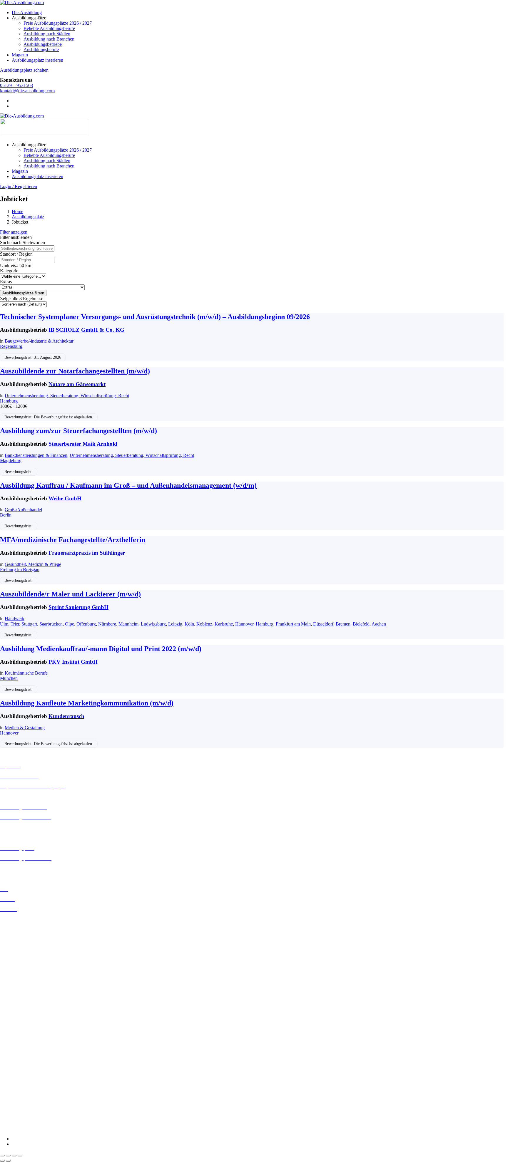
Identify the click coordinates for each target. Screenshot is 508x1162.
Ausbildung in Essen (19, 945)
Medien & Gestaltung (25, 727)
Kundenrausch (66, 716)
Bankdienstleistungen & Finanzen (36, 455)
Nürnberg (107, 623)
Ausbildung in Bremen (21, 924)
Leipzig (175, 623)
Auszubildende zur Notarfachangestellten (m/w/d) (75, 371)
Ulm (4, 623)
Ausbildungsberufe (41, 49)
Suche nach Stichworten (22, 242)
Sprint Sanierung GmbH (78, 607)
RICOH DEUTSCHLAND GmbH (33, 1102)
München (9, 678)
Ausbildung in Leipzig (21, 982)
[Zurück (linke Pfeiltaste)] (2, 1161)
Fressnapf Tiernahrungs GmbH (29, 1081)
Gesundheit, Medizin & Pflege (33, 564)
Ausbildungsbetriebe (43, 44)
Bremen (343, 623)
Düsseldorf (323, 623)
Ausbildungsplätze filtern (23, 293)
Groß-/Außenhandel (23, 509)
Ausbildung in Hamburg (22, 956)
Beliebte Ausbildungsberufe (49, 28)
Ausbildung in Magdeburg (24, 992)
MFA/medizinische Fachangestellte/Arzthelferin (72, 540)
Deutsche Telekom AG (21, 1050)
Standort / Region (16, 253)
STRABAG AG (15, 1113)
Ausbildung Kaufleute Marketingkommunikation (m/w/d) (86, 703)
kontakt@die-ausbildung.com (27, 90)
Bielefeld (361, 623)
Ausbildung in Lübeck (21, 987)
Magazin (20, 54)
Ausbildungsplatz (28, 216)
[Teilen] (14, 1155)
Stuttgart (29, 623)
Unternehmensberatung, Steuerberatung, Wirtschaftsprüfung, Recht (67, 395)
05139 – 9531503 (16, 85)
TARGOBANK (15, 1118)
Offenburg (86, 623)
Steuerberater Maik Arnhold (83, 444)
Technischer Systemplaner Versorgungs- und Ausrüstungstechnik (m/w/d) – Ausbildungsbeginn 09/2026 (155, 317)
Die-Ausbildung (27, 12)
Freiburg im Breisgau (19, 569)
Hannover (244, 623)
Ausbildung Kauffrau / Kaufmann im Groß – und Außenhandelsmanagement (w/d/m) (128, 485)
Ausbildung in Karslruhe (23, 971)
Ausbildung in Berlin (19, 919)
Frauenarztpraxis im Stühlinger (87, 553)
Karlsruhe (224, 623)
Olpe (69, 623)
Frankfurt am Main (293, 623)
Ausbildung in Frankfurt (22, 951)
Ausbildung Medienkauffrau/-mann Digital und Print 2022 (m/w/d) (100, 649)
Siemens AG (12, 1108)
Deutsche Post (13, 1045)
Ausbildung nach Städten (47, 33)
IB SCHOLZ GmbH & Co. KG (86, 330)
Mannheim (128, 623)
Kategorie (9, 270)
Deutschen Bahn (15, 1039)
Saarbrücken (51, 623)
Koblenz (204, 623)
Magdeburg (10, 460)
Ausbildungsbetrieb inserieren (27, 868)
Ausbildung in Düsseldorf (24, 940)
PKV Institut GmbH (73, 662)
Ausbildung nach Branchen (49, 38)
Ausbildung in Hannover (23, 961)
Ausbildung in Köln (18, 977)
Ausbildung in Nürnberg (23, 1008)
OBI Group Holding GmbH (26, 1097)
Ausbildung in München (22, 1003)
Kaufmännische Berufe (26, 672)
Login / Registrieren (18, 186)
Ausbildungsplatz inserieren (37, 60)
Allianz (7, 1024)
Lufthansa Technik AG (21, 1092)
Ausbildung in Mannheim (24, 998)
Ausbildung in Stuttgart (21, 1014)
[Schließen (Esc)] (20, 1155)
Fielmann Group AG (19, 1076)
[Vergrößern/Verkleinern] (2, 1155)
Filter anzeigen (13, 231)
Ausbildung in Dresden (21, 935)
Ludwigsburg (153, 623)
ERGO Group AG (17, 1066)
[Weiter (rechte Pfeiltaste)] (8, 1161)
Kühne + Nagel (14, 1086)
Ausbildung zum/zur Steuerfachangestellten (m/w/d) (78, 431)
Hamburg (9, 400)
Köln (189, 623)
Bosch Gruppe (13, 1029)
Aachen (379, 623)
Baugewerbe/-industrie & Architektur (39, 340)
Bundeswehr (12, 1034)
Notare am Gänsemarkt (77, 384)
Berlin (5, 514)
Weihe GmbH (65, 498)
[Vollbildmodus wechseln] (8, 1155)
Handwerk (14, 618)
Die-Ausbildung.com (34, 1128)
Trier (15, 623)
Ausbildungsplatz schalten (24, 70)
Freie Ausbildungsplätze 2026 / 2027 (58, 23)
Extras (6, 281)
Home (17, 211)
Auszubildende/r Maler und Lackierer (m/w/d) (70, 594)
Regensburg (11, 346)
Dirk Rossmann (14, 1055)
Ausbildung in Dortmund (23, 930)
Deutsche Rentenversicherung (28, 1061)
